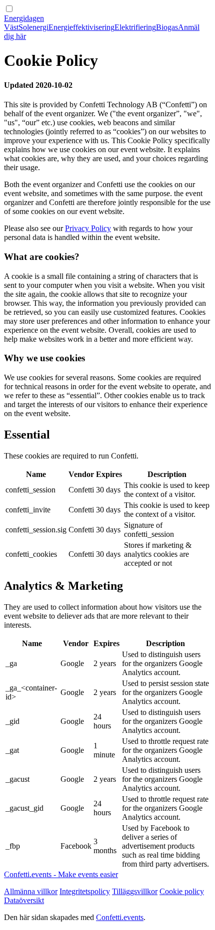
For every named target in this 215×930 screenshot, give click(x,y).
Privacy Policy (88, 228)
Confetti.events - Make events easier (61, 874)
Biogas (167, 27)
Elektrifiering (135, 27)
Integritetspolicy (85, 891)
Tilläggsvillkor (135, 891)
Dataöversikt (24, 900)
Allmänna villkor (31, 891)
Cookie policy (182, 891)
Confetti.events (120, 917)
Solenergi (33, 27)
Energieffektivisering (81, 27)
